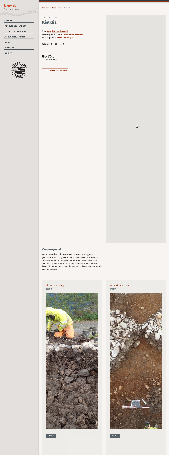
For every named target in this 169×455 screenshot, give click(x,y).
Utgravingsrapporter (14, 37)
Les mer (51, 436)
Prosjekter (56, 8)
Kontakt (8, 53)
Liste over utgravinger (15, 31)
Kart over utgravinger (15, 26)
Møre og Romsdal (60, 31)
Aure (49, 31)
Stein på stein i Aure (119, 285)
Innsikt (7, 42)
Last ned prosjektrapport (56, 70)
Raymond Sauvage (65, 38)
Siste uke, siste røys (55, 285)
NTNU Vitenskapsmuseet (72, 34)
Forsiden (8, 21)
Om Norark (9, 48)
